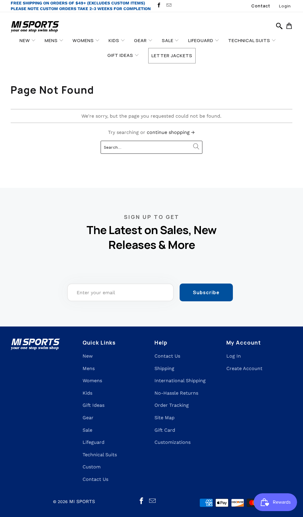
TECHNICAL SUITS (249, 40)
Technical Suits (100, 454)
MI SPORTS (82, 501)
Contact (260, 6)
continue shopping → (171, 132)
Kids (87, 393)
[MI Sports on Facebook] (158, 6)
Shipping (164, 368)
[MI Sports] (35, 27)
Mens (89, 368)
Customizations (172, 442)
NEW (25, 40)
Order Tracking (171, 405)
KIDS (114, 40)
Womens (92, 380)
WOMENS (83, 40)
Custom (92, 467)
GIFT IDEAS (120, 55)
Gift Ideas (93, 405)
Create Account (244, 368)
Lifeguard (93, 442)
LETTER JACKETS (172, 55)
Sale (87, 430)
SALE (168, 40)
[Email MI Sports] (168, 6)
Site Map (164, 417)
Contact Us (95, 479)
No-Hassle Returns (176, 393)
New (88, 356)
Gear (88, 417)
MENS (52, 40)
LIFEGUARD (201, 40)
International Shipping (180, 380)
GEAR (141, 40)
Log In (233, 356)
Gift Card (164, 430)
